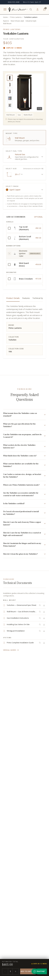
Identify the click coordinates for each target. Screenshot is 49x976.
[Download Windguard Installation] (44, 631)
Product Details (13, 298)
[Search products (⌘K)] (30, 9)
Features (26, 298)
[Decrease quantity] (5, 971)
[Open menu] (5, 9)
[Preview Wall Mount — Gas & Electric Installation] (40, 612)
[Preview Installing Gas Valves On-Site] (40, 624)
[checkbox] (24, 228)
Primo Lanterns (16, 17)
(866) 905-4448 (13, 2)
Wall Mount (7, 24)
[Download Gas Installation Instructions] (44, 618)
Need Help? (41, 971)
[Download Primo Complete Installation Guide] (44, 643)
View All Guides (9, 650)
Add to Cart (26, 971)
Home (5, 17)
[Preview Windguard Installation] (40, 631)
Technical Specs (39, 298)
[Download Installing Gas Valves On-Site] (44, 624)
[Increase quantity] (15, 971)
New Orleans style (17, 21)
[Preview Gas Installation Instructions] (40, 618)
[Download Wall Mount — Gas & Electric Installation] (44, 612)
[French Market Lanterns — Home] (18, 9)
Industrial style (31, 21)
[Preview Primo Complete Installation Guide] (40, 643)
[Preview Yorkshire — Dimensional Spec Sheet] (40, 605)
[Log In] (37, 9)
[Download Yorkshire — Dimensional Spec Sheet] (44, 605)
